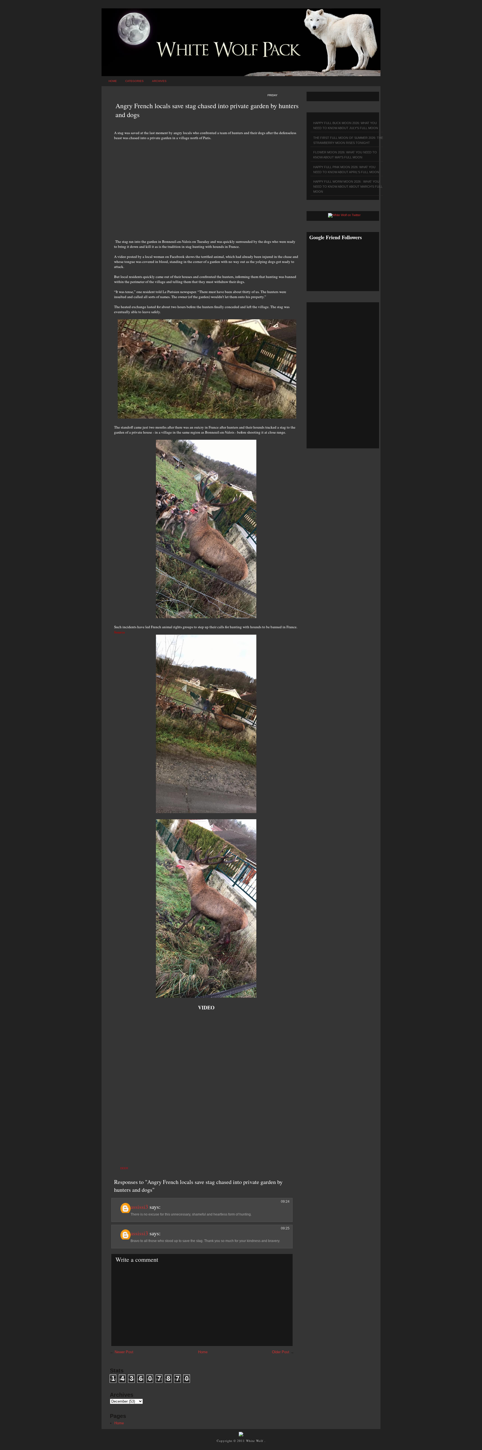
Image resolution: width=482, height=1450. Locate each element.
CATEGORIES (134, 81)
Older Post (280, 1352)
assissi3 (139, 1206)
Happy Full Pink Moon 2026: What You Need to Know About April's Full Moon (346, 169)
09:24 (285, 1202)
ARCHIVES (159, 81)
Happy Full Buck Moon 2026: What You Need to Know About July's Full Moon (345, 125)
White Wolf (255, 1441)
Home (113, 81)
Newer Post (124, 1352)
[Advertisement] (206, 187)
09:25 (285, 1228)
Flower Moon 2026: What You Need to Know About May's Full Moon (345, 155)
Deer (124, 1168)
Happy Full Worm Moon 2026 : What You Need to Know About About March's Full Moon (347, 186)
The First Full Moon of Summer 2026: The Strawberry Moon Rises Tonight (348, 140)
